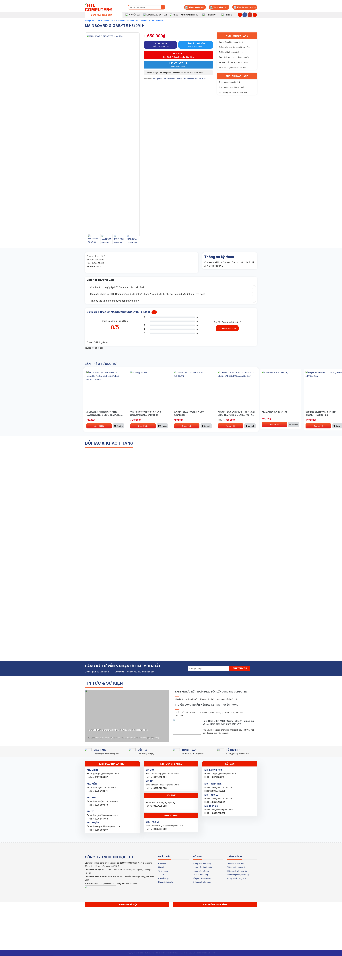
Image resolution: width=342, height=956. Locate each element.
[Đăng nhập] (255, 15)
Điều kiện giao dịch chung (238, 874)
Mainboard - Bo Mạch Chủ (127, 20)
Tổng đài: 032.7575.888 (246, 7)
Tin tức (228, 15)
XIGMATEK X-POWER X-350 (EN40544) (189, 413)
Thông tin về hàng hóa (236, 878)
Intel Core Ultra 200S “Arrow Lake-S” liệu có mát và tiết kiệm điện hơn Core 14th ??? (229, 722)
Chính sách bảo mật (235, 863)
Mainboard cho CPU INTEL (153, 20)
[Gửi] (163, 7)
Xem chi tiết (99, 426)
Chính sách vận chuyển (237, 870)
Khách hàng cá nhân (156, 15)
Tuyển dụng (163, 870)
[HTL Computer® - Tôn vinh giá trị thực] (103, 7)
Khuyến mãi (134, 15)
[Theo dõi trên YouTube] (250, 14)
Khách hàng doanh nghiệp (186, 15)
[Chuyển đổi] (87, 287)
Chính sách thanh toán (236, 867)
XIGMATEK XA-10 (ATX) (274, 411)
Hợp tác (161, 867)
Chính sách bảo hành (202, 881)
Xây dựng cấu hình (197, 7)
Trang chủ (89, 20)
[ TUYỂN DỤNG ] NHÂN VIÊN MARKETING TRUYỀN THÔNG (206, 704)
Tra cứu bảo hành (220, 7)
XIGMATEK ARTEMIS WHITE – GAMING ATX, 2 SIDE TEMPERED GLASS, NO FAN (104, 413)
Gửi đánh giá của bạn (227, 328)
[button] (104, 15)
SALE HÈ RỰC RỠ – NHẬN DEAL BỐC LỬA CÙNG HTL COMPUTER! (211, 691)
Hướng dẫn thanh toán (202, 867)
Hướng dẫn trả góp (201, 870)
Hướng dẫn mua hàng (202, 863)
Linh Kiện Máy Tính (105, 20)
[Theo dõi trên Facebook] (244, 14)
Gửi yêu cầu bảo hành (202, 878)
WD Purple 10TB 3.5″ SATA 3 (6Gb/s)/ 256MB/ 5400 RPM (145, 413)
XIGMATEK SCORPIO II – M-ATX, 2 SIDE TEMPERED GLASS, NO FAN (236, 413)
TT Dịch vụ (210, 15)
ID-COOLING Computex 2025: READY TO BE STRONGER (118, 729)
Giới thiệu (162, 863)
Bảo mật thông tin (165, 881)
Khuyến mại (163, 878)
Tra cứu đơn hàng (200, 874)
